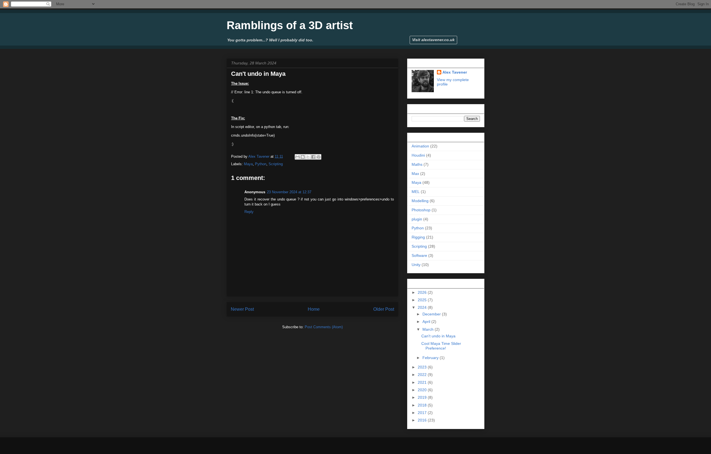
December (432, 314)
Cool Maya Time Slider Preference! (441, 345)
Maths (417, 164)
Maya (248, 164)
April (426, 321)
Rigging (418, 237)
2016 (423, 420)
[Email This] (297, 157)
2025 (423, 300)
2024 (423, 307)
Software (419, 255)
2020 (423, 390)
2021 (423, 382)
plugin (417, 219)
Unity (416, 264)
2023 (423, 367)
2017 (423, 412)
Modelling (420, 201)
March (428, 329)
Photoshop (421, 210)
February (431, 357)
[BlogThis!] (303, 157)
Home (314, 309)
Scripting (276, 164)
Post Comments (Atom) (324, 327)
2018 (423, 405)
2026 (423, 292)
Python (260, 164)
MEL (416, 191)
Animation (420, 146)
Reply (249, 212)
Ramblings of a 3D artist (290, 25)
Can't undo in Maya (438, 336)
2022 (423, 374)
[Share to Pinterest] (318, 157)
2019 (423, 397)
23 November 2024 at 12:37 (289, 192)
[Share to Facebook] (313, 157)
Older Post (383, 309)
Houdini (418, 155)
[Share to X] (308, 157)
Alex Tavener (454, 72)
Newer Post (242, 309)
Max (415, 173)
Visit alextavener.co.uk (433, 39)
